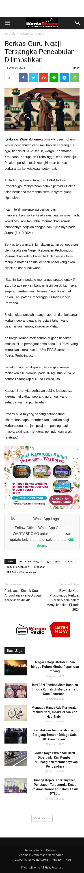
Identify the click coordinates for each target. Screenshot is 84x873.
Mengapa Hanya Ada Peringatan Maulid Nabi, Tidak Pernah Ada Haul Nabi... (55, 712)
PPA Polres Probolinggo (21, 572)
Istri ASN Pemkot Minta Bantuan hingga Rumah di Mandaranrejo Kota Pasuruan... (55, 689)
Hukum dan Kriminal (32, 34)
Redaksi (51, 850)
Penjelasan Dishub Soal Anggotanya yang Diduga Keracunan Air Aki (22, 595)
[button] (77, 23)
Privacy (57, 860)
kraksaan (39, 566)
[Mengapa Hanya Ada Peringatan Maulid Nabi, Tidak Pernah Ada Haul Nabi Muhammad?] (15, 713)
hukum (69, 561)
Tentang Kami (33, 850)
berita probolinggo (30, 561)
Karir (69, 860)
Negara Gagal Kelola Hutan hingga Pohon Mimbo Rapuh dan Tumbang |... (55, 666)
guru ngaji (53, 561)
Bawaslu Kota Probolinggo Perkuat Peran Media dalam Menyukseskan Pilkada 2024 (63, 600)
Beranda (9, 34)
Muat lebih (40, 818)
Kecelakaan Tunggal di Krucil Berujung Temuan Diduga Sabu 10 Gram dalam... (55, 734)
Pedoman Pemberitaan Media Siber (40, 855)
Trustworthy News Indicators (30, 860)
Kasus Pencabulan (17, 566)
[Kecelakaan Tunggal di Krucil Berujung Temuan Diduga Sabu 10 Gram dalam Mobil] (15, 736)
